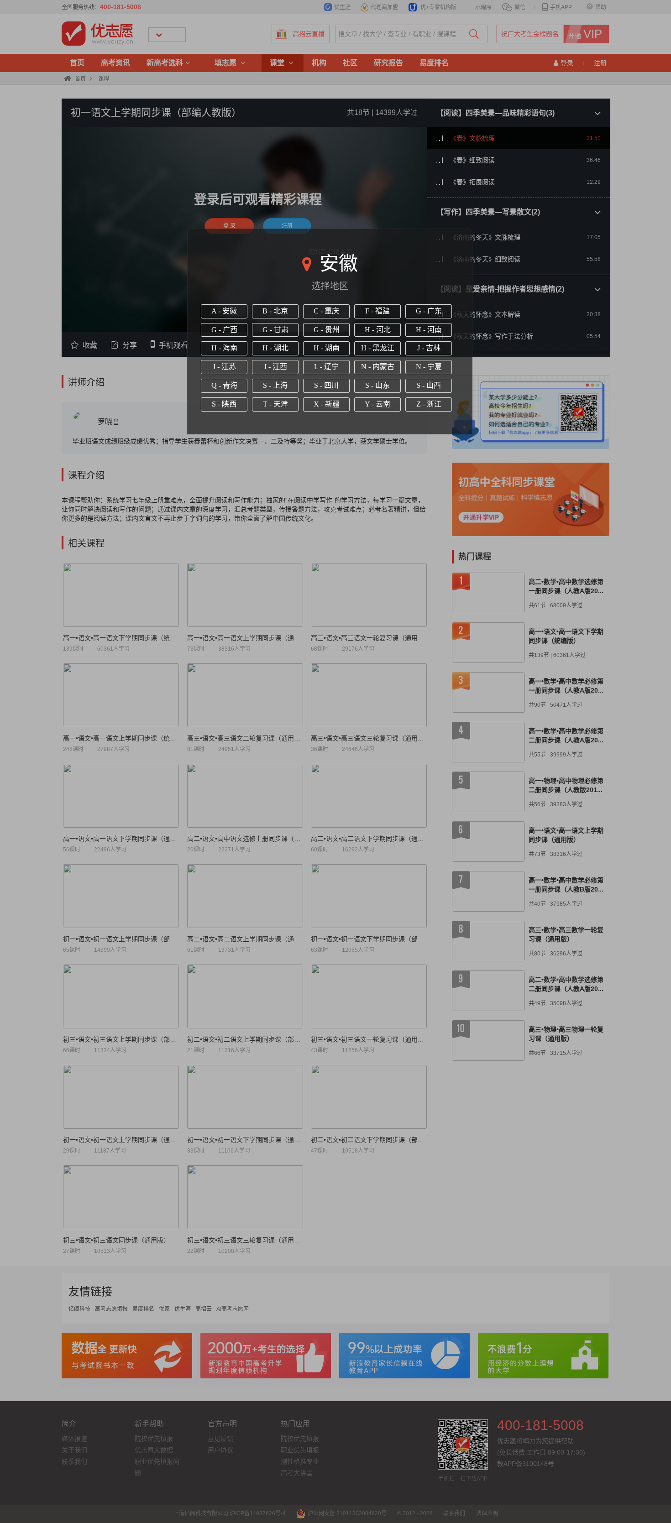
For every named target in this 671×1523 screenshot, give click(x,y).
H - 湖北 (275, 348)
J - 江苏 (224, 366)
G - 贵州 (327, 330)
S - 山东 (377, 385)
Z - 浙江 (428, 404)
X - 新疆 (327, 404)
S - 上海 (275, 385)
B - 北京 (275, 311)
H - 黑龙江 (377, 348)
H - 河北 (378, 330)
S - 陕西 (224, 404)
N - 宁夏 (429, 366)
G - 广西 (224, 330)
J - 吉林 (428, 348)
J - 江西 (275, 366)
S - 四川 (326, 385)
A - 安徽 (224, 311)
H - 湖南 (327, 348)
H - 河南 (429, 330)
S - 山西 (428, 385)
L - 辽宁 (326, 366)
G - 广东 (429, 311)
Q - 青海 (224, 385)
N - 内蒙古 (377, 366)
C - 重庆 (326, 311)
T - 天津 (275, 404)
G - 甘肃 (275, 330)
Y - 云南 (377, 404)
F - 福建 (377, 311)
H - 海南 (224, 348)
